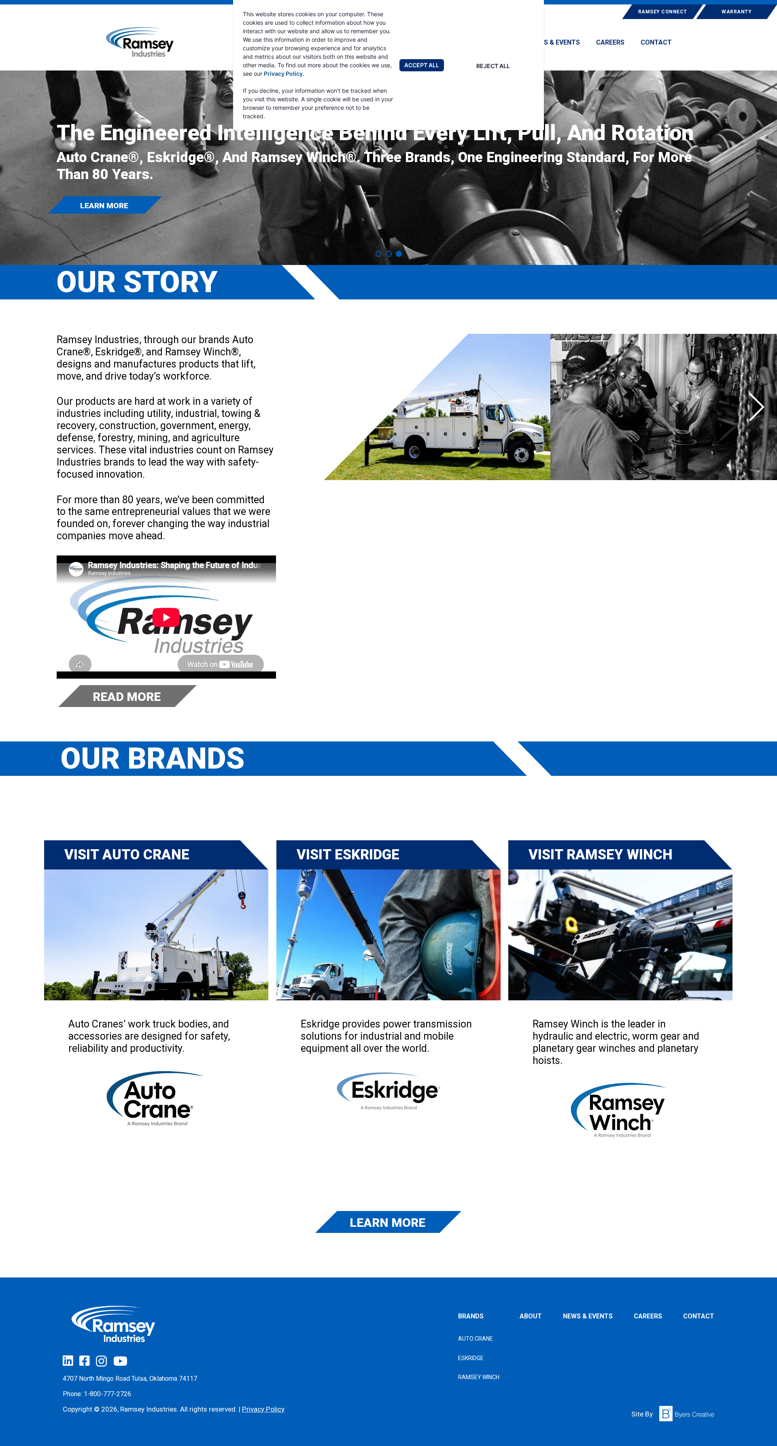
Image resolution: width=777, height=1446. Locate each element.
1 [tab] (379, 254)
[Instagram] (101, 1361)
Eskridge (471, 1358)
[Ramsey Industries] (140, 42)
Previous (344, 407)
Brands (471, 1316)
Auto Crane (475, 1338)
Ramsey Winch (478, 1377)
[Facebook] (84, 1361)
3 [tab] (399, 254)
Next (756, 407)
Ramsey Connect (662, 12)
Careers (610, 42)
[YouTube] (120, 1361)
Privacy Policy (283, 73)
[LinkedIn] (68, 1361)
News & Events (555, 42)
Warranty (737, 12)
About (531, 1316)
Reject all (493, 65)
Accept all (421, 65)
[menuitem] (555, 46)
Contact (656, 42)
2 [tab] (389, 254)
